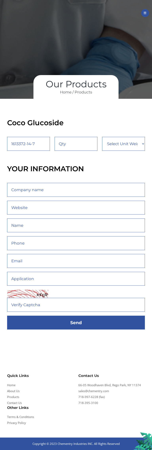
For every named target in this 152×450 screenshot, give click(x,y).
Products (83, 92)
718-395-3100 (88, 403)
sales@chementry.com (93, 391)
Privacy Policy (16, 423)
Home (11, 385)
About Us (13, 391)
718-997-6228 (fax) (91, 397)
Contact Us (14, 403)
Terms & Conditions (20, 417)
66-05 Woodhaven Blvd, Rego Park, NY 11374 (109, 385)
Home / (67, 92)
